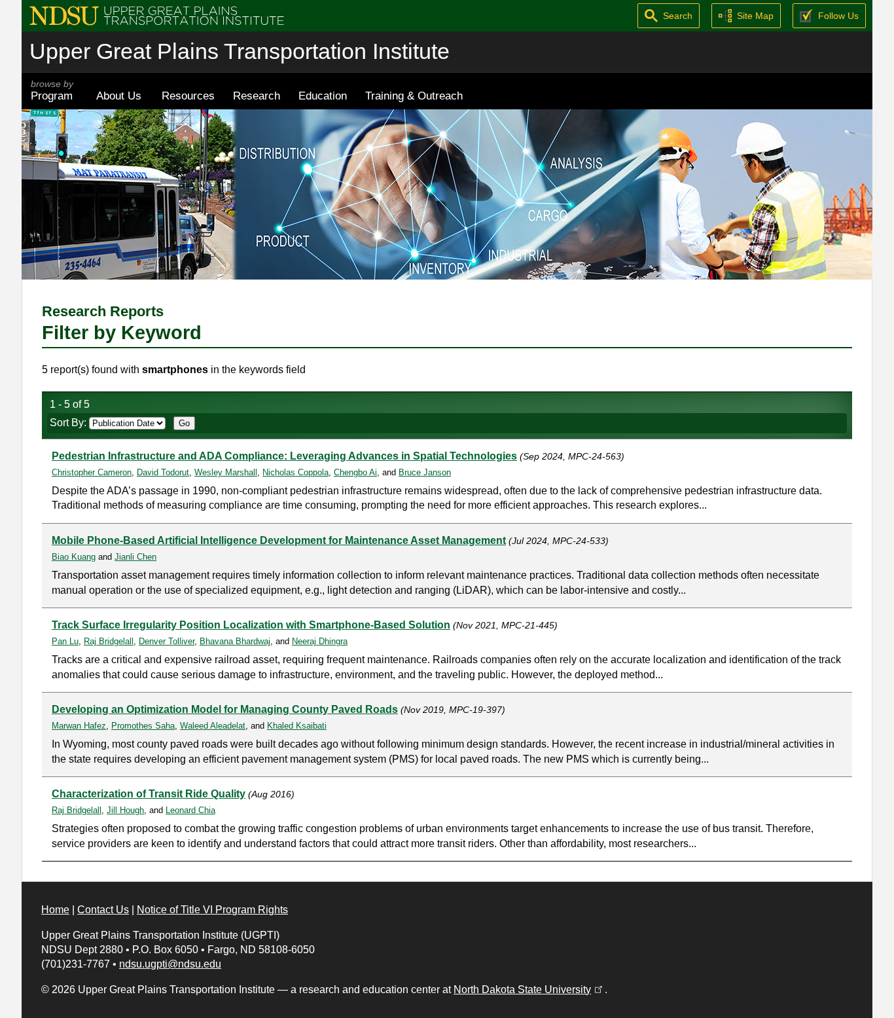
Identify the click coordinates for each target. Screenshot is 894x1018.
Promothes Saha (143, 726)
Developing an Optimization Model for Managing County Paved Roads (225, 709)
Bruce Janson (425, 472)
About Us (118, 95)
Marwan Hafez (79, 726)
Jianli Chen (135, 557)
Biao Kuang (74, 557)
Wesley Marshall (225, 472)
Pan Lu (65, 641)
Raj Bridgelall (109, 641)
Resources (188, 95)
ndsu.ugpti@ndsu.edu (170, 964)
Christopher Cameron (92, 472)
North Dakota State (529, 989)
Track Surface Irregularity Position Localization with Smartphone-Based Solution (251, 624)
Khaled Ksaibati (297, 726)
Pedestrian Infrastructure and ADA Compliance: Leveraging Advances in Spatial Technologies (284, 456)
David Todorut (163, 472)
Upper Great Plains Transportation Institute (239, 51)
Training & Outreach (414, 95)
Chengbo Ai (355, 472)
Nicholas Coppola (295, 472)
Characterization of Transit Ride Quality (148, 793)
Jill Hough (125, 810)
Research (256, 95)
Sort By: (69, 422)
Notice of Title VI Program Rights (212, 909)
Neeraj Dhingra (320, 641)
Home (55, 909)
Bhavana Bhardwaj (235, 641)
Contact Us (103, 909)
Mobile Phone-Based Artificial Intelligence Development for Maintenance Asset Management (279, 540)
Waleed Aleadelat (212, 726)
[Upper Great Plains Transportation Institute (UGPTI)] (156, 14)
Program (52, 90)
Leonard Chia (190, 810)
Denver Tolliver (166, 641)
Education (322, 95)
